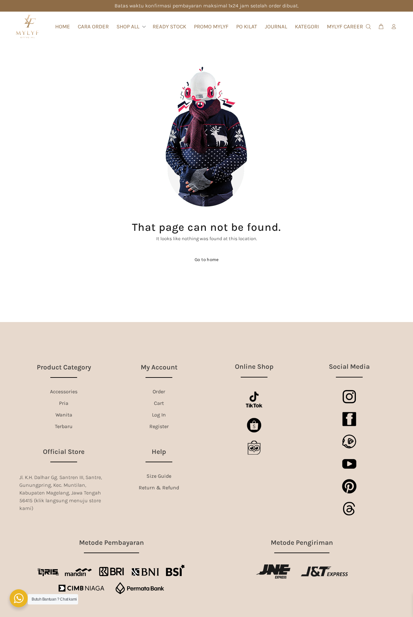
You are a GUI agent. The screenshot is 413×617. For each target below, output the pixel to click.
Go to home (206, 260)
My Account (159, 367)
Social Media (349, 366)
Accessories (63, 391)
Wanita (63, 415)
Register (159, 426)
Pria (63, 403)
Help (159, 451)
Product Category (64, 367)
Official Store (64, 451)
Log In (159, 415)
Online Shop (254, 366)
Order (159, 391)
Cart (159, 403)
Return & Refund (159, 488)
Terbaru (64, 426)
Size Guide (158, 476)
